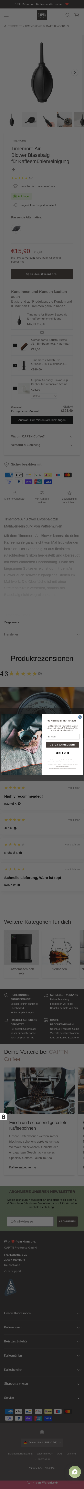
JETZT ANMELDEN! (62, 745)
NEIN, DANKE (63, 753)
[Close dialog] (80, 717)
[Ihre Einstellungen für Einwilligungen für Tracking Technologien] (3, 1116)
